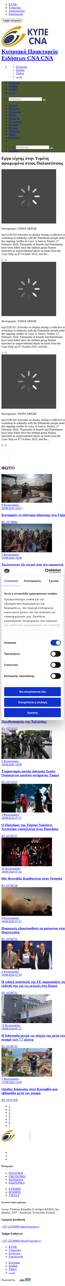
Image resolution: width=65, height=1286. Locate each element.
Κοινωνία (14, 118)
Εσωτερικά (15, 121)
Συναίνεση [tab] (11, 580)
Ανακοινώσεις (17, 10)
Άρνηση (32, 712)
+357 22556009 (10, 1226)
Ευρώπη (13, 124)
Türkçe (20, 73)
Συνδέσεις (14, 1253)
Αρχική (13, 105)
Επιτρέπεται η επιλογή (32, 702)
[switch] (56, 654)
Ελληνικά (21, 66)
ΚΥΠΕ (13, 4)
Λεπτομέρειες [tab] (32, 580)
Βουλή (12, 115)
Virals (12, 134)
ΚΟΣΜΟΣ (15, 1192)
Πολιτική (14, 108)
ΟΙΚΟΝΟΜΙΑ (17, 1176)
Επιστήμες (15, 137)
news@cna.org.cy (30, 1240)
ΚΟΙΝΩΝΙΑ (16, 1179)
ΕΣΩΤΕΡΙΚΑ (17, 1182)
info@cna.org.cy (30, 1226)
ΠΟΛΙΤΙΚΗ (16, 1173)
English (20, 70)
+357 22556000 (10, 1240)
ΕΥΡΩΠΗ (15, 1188)
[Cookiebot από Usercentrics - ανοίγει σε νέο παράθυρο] (46, 571)
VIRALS (14, 1195)
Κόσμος (13, 127)
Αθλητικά (14, 131)
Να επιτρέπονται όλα (32, 691)
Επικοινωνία (16, 14)
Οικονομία (15, 111)
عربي (19, 76)
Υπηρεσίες (15, 7)
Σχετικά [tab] (54, 580)
